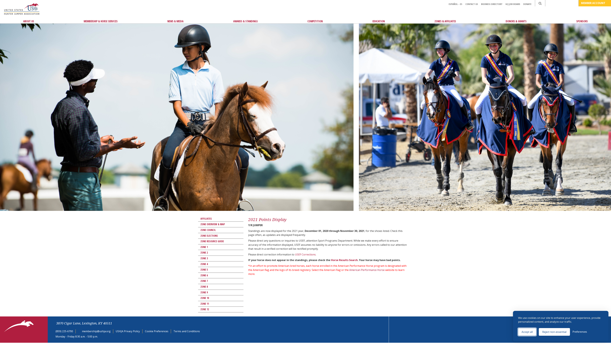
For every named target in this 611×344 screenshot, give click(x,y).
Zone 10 (204, 298)
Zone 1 (204, 247)
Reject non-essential (554, 332)
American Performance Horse (367, 270)
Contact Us (471, 4)
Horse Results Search (344, 260)
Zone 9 (204, 292)
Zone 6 (204, 275)
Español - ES (455, 4)
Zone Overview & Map (212, 224)
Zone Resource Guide (212, 241)
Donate (527, 4)
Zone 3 (204, 258)
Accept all (527, 332)
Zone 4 (204, 264)
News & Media (175, 21)
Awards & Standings (245, 21)
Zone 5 (204, 269)
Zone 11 (204, 303)
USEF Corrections (305, 254)
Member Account (593, 3)
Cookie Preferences (156, 331)
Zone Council (208, 230)
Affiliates (206, 218)
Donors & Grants (516, 21)
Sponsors (582, 21)
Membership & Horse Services (101, 21)
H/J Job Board (513, 4)
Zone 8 (204, 286)
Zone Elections (209, 235)
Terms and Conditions (186, 331)
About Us (28, 21)
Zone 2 (204, 252)
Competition (315, 21)
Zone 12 (204, 309)
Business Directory (491, 4)
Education (378, 21)
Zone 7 (204, 281)
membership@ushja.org (96, 331)
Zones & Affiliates (445, 21)
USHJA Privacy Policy (128, 331)
